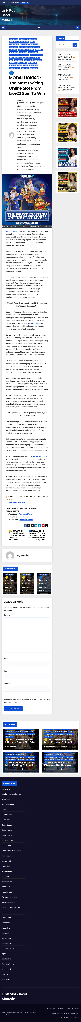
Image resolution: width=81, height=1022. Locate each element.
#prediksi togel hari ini (25, 119)
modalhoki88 (24, 55)
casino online (14, 44)
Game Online (23, 47)
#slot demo (30, 138)
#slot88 (20, 160)
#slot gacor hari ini (34, 141)
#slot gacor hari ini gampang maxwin (28, 145)
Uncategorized (8, 969)
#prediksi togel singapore (27, 125)
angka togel (14, 39)
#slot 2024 (21, 138)
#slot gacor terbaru (24, 157)
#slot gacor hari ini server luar (30, 150)
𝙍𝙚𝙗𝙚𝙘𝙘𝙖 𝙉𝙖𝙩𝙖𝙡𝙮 (26, 514)
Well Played (34, 68)
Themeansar (6, 1014)
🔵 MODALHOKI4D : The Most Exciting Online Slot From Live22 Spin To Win (20, 765)
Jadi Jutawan (7, 856)
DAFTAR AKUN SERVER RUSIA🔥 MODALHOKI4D (65, 77)
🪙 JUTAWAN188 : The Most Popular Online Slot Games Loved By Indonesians (17, 535)
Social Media (22, 62)
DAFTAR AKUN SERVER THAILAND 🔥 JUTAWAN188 (66, 87)
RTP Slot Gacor (51, 1008)
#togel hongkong (31, 160)
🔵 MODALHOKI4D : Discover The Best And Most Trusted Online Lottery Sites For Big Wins (36, 535)
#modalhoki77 (22, 112)
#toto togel (30, 169)
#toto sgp (20, 169)
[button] (74, 27)
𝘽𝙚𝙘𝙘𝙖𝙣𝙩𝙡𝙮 (23, 517)
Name (7, 658)
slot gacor (28, 60)
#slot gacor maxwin (25, 153)
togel (26, 65)
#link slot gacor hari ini (26, 106)
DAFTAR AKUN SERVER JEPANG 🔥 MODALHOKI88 (66, 57)
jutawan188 (6, 861)
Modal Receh (14, 52)
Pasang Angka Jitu (36, 55)
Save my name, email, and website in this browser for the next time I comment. (27, 701)
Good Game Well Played (26, 49)
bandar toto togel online (28, 39)
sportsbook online (16, 65)
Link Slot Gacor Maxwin (8, 15)
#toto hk (32, 166)
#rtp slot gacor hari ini (26, 131)
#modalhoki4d (33, 109)
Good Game (13, 49)
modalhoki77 (14, 55)
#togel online (22, 163)
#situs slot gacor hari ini (26, 134)
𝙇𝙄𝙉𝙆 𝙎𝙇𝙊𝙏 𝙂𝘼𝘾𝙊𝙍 (16, 502)
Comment (8, 615)
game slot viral (34, 47)
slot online (37, 60)
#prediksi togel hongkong (27, 122)
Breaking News (23, 41)
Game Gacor (34, 44)
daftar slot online (40, 456)
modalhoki (23, 52)
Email (6, 671)
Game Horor (13, 47)
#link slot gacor (38, 103)
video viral (24, 68)
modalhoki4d (33, 52)
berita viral (13, 41)
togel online (34, 65)
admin (21, 100)
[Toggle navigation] (38, 27)
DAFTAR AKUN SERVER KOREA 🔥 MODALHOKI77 (66, 67)
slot (11, 60)
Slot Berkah (18, 60)
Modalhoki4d (11, 231)
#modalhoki (21, 109)
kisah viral (38, 49)
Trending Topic (14, 68)
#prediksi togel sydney (26, 128)
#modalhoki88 (35, 112)
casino (32, 41)
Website (7, 684)
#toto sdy (40, 166)
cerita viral (24, 44)
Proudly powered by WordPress (12, 1012)
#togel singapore (35, 163)
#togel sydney (22, 166)
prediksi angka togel (16, 57)
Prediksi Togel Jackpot (32, 57)
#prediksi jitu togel (24, 116)
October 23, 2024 (14, 746)
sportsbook (32, 62)
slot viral (13, 62)
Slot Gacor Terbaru (63, 1008)
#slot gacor (21, 141)
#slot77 (37, 157)
